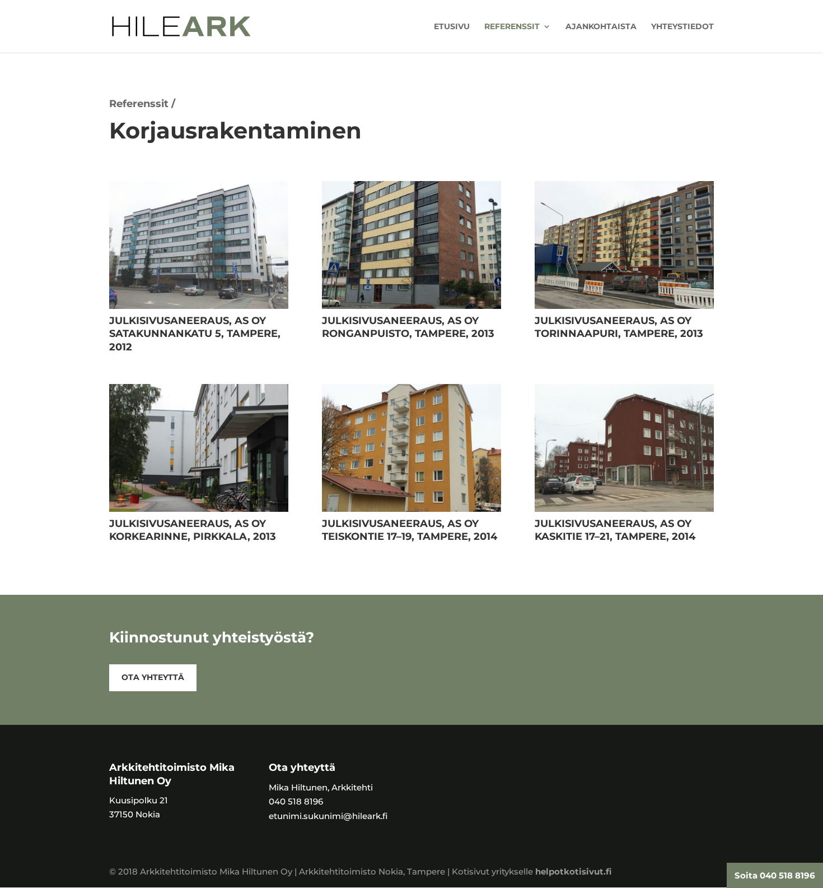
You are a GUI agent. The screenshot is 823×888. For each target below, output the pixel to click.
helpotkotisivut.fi (573, 871)
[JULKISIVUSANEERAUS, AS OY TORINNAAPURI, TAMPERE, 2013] (624, 305)
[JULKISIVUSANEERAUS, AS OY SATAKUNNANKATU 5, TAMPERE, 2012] (198, 305)
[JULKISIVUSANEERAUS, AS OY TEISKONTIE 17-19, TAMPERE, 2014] (411, 508)
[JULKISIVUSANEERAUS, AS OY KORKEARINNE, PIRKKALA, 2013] (198, 508)
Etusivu (452, 26)
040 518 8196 (296, 801)
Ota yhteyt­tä (152, 677)
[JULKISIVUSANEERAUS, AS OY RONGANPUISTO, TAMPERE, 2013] (411, 305)
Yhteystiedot (682, 26)
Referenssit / (142, 104)
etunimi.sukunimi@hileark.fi (328, 816)
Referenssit (512, 26)
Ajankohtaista (601, 26)
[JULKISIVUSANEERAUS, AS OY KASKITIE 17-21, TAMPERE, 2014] (624, 508)
